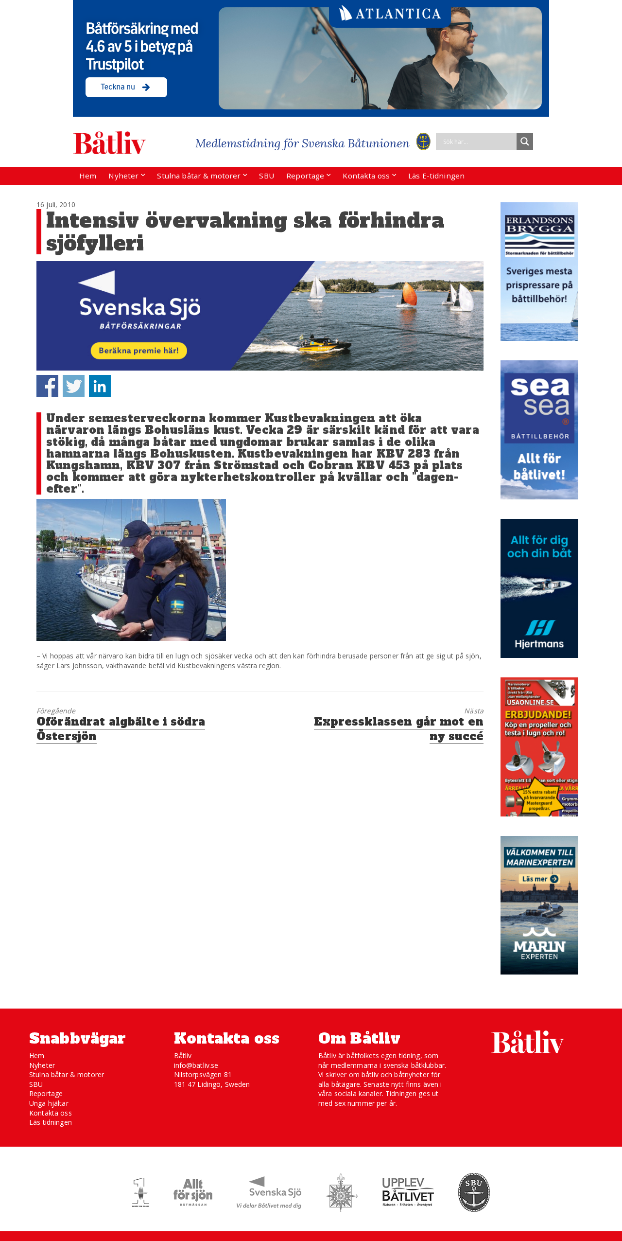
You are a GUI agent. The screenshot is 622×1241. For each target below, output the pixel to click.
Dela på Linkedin (100, 386)
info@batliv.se (196, 1065)
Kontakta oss (366, 175)
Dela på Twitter (74, 386)
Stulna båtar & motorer (199, 175)
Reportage (305, 175)
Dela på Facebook (47, 386)
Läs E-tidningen (436, 175)
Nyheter (123, 175)
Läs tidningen (50, 1122)
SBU (266, 175)
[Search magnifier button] (525, 141)
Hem (87, 175)
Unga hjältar (49, 1103)
